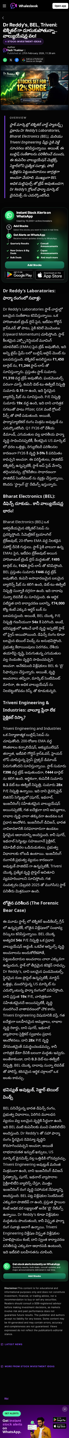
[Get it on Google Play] (19, 275)
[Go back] (3, 18)
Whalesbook (28, 6)
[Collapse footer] (65, 1409)
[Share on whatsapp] (5, 60)
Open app (60, 6)
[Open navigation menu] (4, 6)
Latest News (13, 1344)
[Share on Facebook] (17, 60)
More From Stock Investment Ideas (30, 1366)
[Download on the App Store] (49, 275)
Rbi (6, 1398)
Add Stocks (34, 265)
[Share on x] (11, 60)
